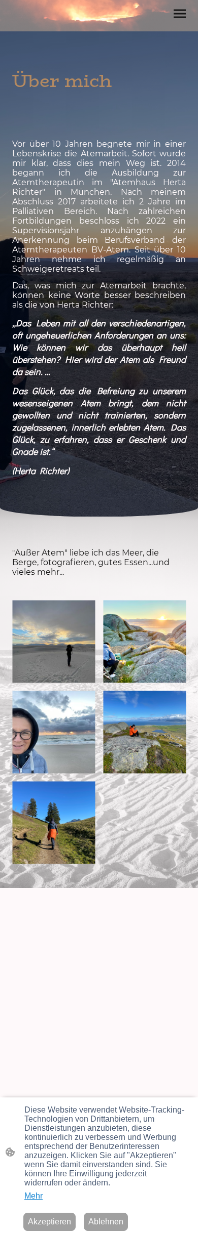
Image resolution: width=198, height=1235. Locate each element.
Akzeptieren (49, 1221)
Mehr (33, 1195)
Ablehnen (105, 1221)
